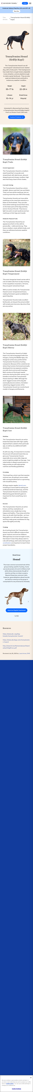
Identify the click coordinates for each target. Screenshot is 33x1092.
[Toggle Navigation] (30, 3)
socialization (7, 543)
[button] (28, 601)
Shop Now (16, 11)
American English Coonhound (16, 610)
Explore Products (16, 117)
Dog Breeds (5, 18)
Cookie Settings (16, 1089)
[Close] (31, 1078)
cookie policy (10, 1083)
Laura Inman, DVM (24, 653)
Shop (24, 3)
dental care (22, 485)
